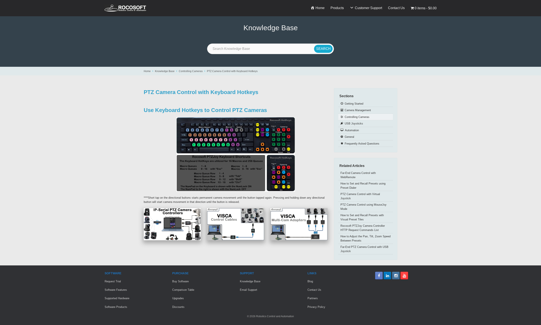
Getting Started (354, 103)
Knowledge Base (165, 71)
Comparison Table (183, 289)
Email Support (248, 289)
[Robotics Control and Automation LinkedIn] (387, 275)
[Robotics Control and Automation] (125, 8)
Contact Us (396, 8)
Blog (310, 281)
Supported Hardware (117, 298)
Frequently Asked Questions (362, 143)
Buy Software (180, 281)
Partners (312, 298)
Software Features (116, 289)
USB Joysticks (354, 123)
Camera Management (358, 110)
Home (147, 71)
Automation (352, 130)
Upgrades (178, 298)
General (349, 136)
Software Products (116, 307)
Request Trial (113, 281)
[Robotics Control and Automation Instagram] (396, 275)
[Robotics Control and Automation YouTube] (404, 275)
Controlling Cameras (191, 71)
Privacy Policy (316, 307)
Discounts (178, 307)
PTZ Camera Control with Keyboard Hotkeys (232, 71)
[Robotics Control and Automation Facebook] (379, 275)
